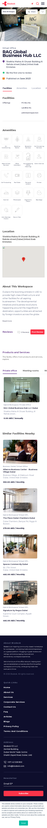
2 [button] (22, 38)
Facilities (7, 88)
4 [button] (27, 38)
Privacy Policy (11, 726)
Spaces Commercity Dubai (15, 564)
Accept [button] (23, 823)
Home (7, 687)
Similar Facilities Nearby (19, 433)
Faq (6, 712)
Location (36, 88)
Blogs (7, 721)
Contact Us (10, 707)
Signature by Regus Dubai (15, 610)
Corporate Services (14, 702)
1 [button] (19, 38)
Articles (8, 716)
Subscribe (23, 793)
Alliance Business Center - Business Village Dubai (20, 470)
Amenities (22, 88)
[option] (23, 24)
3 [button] (24, 38)
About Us (9, 692)
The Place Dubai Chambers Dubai (19, 518)
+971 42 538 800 (14, 762)
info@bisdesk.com (15, 766)
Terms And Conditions (16, 731)
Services (8, 697)
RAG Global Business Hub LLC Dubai (21, 408)
